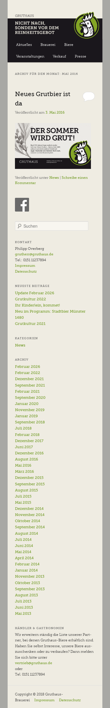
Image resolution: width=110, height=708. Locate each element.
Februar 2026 (27, 366)
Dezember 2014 (29, 508)
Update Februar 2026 (34, 293)
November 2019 (30, 410)
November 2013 (29, 576)
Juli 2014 (23, 539)
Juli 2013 (23, 601)
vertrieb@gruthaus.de (33, 663)
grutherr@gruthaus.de (34, 254)
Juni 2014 (24, 545)
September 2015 (30, 484)
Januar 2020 (26, 403)
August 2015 (26, 490)
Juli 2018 (23, 428)
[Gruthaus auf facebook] (22, 205)
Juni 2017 (24, 447)
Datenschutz (26, 271)
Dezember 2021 (29, 379)
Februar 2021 (27, 391)
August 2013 (26, 595)
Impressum (25, 266)
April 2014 (24, 558)
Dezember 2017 (29, 441)
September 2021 (30, 385)
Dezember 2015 (29, 477)
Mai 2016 (23, 465)
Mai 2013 (23, 613)
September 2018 (30, 422)
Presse (80, 56)
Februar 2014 (27, 564)
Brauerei (47, 45)
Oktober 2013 (27, 583)
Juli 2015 (23, 496)
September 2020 (30, 397)
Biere (68, 45)
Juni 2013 (24, 607)
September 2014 (30, 527)
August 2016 (26, 459)
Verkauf (59, 56)
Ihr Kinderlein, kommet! (37, 305)
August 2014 (26, 533)
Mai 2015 (23, 502)
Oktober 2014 (27, 521)
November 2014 (30, 515)
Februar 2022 (27, 373)
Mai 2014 (23, 552)
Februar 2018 (27, 434)
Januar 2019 (26, 416)
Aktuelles (24, 45)
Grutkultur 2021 (30, 323)
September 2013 (30, 589)
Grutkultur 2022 (30, 299)
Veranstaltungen (30, 56)
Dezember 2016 (29, 453)
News (54, 178)
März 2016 (24, 471)
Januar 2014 (26, 570)
